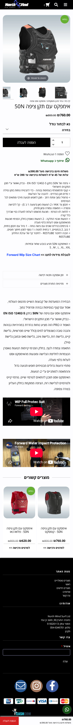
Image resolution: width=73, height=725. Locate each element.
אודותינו (66, 591)
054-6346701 (57, 627)
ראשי (68, 584)
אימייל (65, 646)
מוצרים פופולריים (62, 580)
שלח (65, 661)
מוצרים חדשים (63, 588)
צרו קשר (66, 595)
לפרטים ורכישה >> (53, 548)
